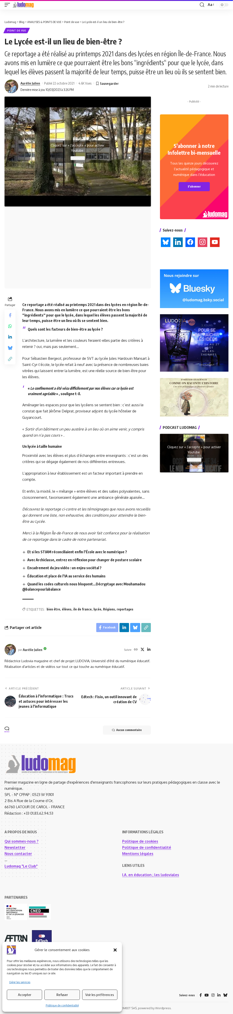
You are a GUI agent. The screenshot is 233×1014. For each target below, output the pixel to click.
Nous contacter (18, 853)
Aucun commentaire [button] (129, 730)
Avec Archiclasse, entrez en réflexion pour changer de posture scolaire (84, 560)
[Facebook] (200, 995)
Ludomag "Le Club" (21, 866)
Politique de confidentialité (62, 1005)
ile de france (82, 609)
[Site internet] (136, 649)
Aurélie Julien (30, 83)
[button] (115, 950)
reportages (125, 609)
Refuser (62, 995)
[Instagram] (213, 995)
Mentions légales (137, 853)
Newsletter (15, 847)
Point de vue (16, 30)
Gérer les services (19, 982)
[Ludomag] (23, 5)
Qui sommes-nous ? (21, 841)
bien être (53, 609)
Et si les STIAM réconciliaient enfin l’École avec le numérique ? (77, 552)
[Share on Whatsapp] (10, 326)
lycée (97, 609)
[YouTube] (206, 995)
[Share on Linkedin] (10, 337)
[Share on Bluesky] (10, 347)
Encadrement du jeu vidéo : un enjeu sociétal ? (64, 568)
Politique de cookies (140, 841)
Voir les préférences (99, 995)
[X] (142, 649)
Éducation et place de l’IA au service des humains (66, 576)
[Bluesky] (225, 995)
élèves (66, 609)
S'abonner (194, 186)
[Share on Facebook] (10, 315)
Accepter (24, 995)
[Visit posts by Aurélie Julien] (11, 86)
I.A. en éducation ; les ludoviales (150, 874)
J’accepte (78, 158)
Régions (109, 609)
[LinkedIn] (149, 649)
